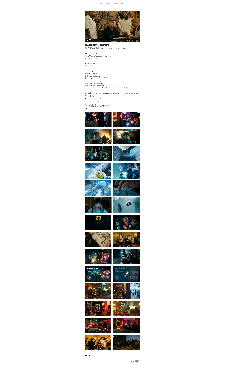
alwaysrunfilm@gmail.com (135, 361)
